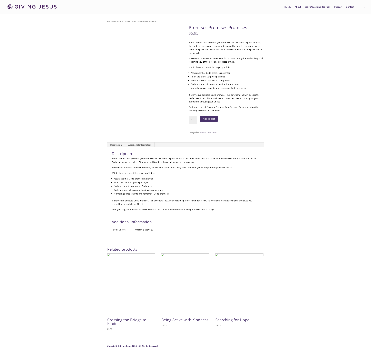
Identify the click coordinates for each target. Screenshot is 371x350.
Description (116, 144)
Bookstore (118, 21)
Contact (350, 7)
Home (110, 21)
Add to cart (209, 118)
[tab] (116, 144)
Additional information (139, 144)
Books (127, 21)
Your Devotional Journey (317, 7)
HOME (287, 7)
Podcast (338, 7)
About (298, 7)
